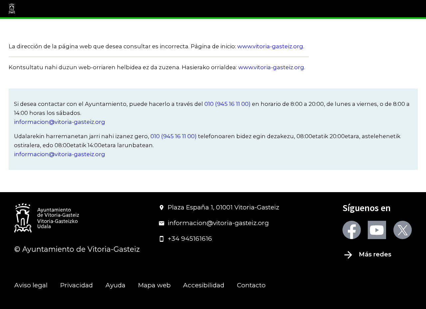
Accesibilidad (203, 285)
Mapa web (154, 285)
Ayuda (115, 285)
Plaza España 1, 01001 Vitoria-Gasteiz (223, 207)
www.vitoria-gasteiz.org (270, 46)
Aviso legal (31, 285)
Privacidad (76, 285)
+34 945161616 (190, 238)
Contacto (251, 285)
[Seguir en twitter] (402, 230)
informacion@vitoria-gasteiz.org (59, 122)
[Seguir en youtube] (377, 230)
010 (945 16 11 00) (227, 104)
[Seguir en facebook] (351, 230)
